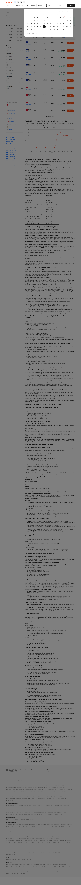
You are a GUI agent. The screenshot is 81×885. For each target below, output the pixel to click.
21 (27, 26)
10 (37, 20)
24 (37, 26)
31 (67, 29)
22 (31, 26)
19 (44, 23)
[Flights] (15, 2)
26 (44, 26)
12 (44, 20)
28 (27, 29)
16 (34, 23)
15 (31, 23)
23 (34, 26)
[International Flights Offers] (24, 2)
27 (47, 26)
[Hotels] (18, 2)
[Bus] (21, 2)
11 (40, 20)
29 (31, 29)
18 (40, 23)
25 (41, 26)
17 (37, 23)
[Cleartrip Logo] (9, 2)
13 (47, 20)
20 (47, 23)
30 (34, 29)
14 (27, 23)
